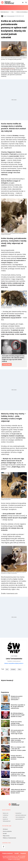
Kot (7, 669)
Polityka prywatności (7, 853)
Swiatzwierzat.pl (5, 12)
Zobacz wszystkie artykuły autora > (14, 663)
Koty (12, 12)
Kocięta (13, 669)
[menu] (23, 2)
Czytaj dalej (6, 364)
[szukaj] (26, 2)
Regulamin (23, 853)
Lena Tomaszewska (9, 16)
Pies (19, 669)
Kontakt (17, 853)
